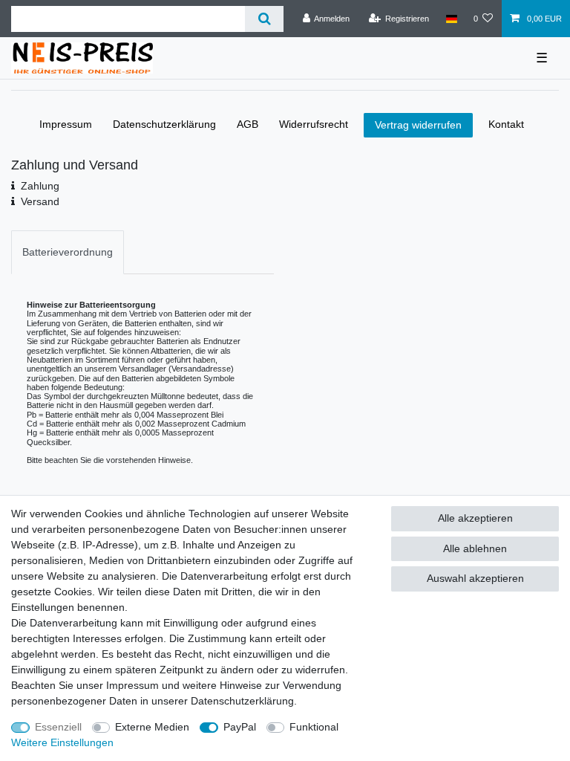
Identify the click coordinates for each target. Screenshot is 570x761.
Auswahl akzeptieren (475, 578)
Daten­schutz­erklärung (164, 124)
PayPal (239, 727)
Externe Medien (152, 727)
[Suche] (264, 19)
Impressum (65, 124)
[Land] (451, 18)
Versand (40, 201)
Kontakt (506, 124)
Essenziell (58, 727)
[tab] (67, 252)
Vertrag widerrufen (418, 125)
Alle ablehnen (475, 548)
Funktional (313, 727)
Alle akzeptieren (475, 518)
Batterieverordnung (67, 252)
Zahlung (40, 186)
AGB (247, 124)
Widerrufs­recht (313, 124)
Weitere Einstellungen (62, 742)
